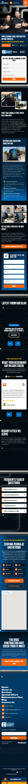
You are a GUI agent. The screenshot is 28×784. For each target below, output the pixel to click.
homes (16, 124)
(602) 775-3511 (18, 782)
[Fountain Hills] (4, 574)
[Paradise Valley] (4, 565)
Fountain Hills (8, 573)
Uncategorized (14, 325)
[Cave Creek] (16, 569)
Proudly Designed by (11, 774)
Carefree (11, 439)
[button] (10, 344)
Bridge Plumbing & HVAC (17, 123)
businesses (23, 124)
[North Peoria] (16, 574)
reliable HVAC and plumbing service (10, 654)
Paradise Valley (17, 439)
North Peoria (20, 573)
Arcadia (19, 565)
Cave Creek (20, 569)
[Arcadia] (16, 565)
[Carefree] (4, 569)
